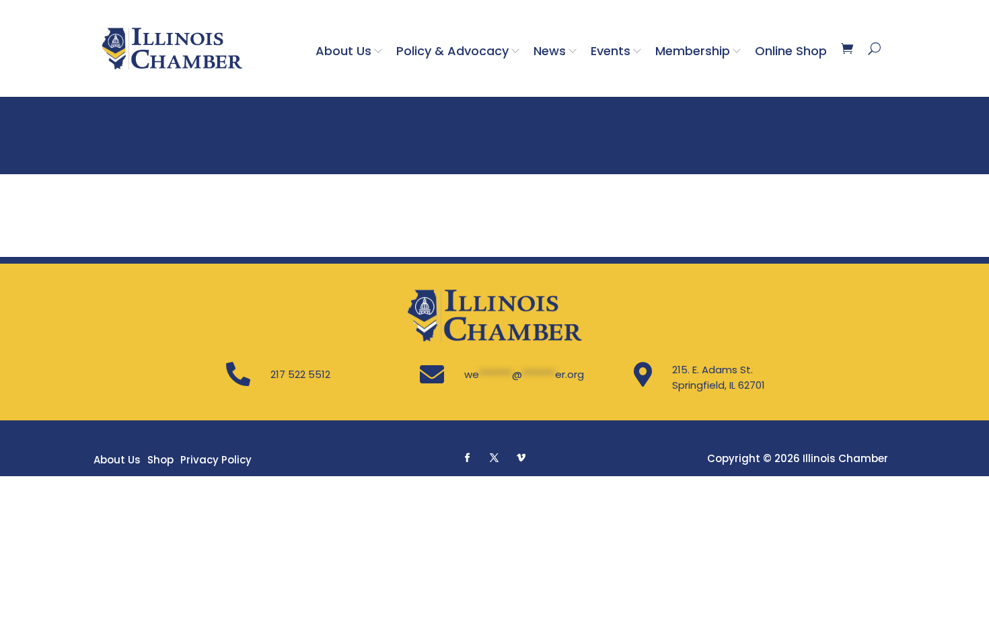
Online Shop (791, 50)
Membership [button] (692, 50)
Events (610, 50)
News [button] (550, 50)
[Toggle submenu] (381, 50)
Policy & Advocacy (452, 50)
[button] (467, 457)
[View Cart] (847, 48)
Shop (160, 460)
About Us (343, 50)
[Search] (874, 48)
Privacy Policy (216, 460)
